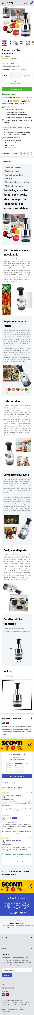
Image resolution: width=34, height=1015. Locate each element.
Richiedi (6, 975)
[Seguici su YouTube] (9, 988)
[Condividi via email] (31, 153)
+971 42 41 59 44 (20, 1007)
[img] (6, 792)
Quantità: (4, 75)
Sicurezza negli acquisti (11, 137)
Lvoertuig (4, 56)
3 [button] (17, 861)
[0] (31, 3)
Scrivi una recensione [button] (17, 776)
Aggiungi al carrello (17, 89)
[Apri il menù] (2, 3)
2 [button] (14, 861)
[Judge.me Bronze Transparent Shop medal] (25, 905)
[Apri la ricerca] (24, 3)
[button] (5, 58)
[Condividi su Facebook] (21, 153)
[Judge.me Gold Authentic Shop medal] (17, 905)
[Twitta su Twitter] (28, 153)
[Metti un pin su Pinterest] (24, 153)
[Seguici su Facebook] (3, 988)
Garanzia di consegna (10, 107)
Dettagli (23, 134)
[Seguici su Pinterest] (6, 988)
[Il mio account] (27, 3)
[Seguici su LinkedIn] (13, 988)
